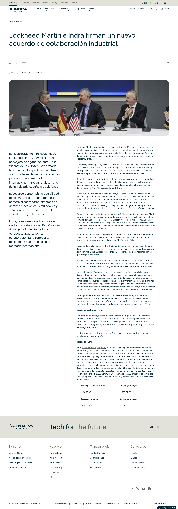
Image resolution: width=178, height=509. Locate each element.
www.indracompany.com (93, 347)
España (37, 72)
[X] (137, 488)
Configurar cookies (168, 508)
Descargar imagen (128, 385)
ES (165, 3)
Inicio (11, 21)
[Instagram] (149, 488)
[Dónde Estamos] (156, 10)
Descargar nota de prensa (93, 385)
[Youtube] (143, 488)
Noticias (13, 72)
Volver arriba (160, 503)
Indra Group (25, 72)
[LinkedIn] (131, 488)
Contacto (154, 427)
